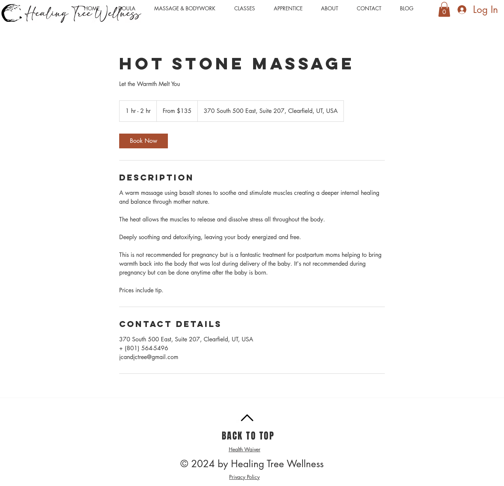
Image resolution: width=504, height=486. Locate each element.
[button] (189, 8)
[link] (143, 141)
